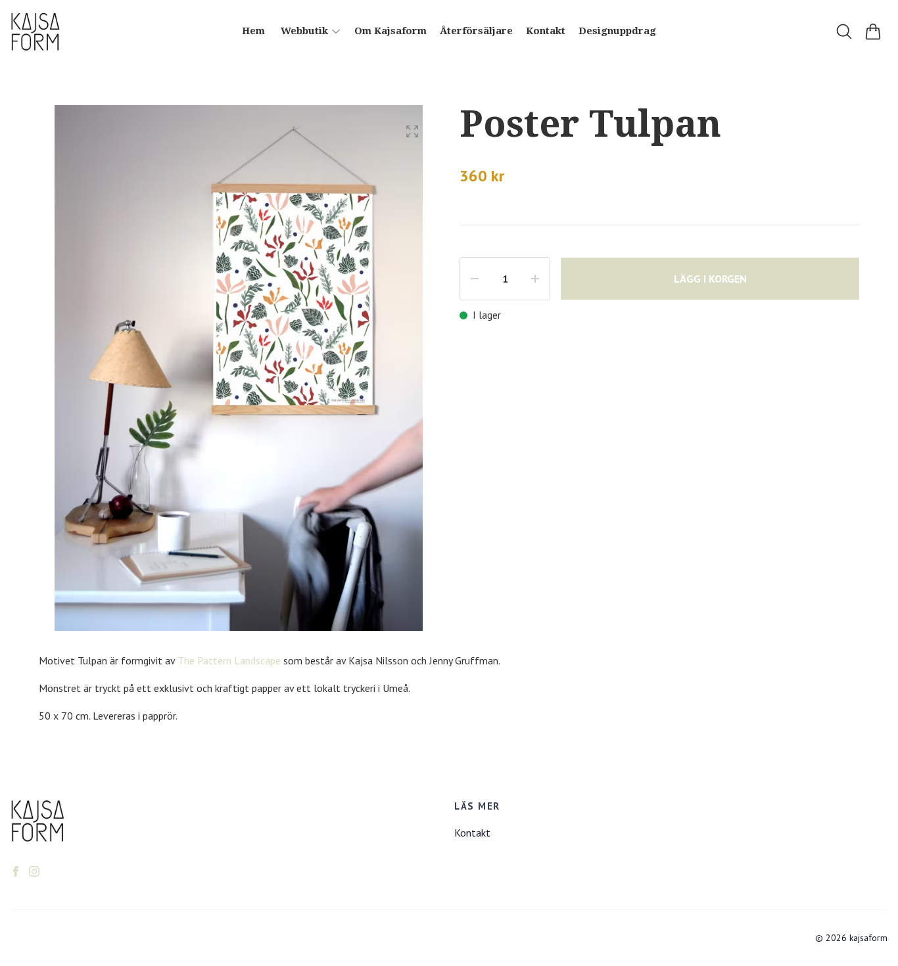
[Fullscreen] (412, 131)
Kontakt (472, 832)
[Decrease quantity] (474, 279)
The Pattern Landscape (229, 660)
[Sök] (844, 31)
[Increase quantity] (535, 279)
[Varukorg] (873, 31)
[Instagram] (34, 871)
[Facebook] (16, 871)
